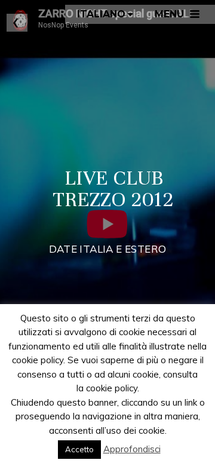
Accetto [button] (79, 449)
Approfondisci (132, 449)
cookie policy (111, 388)
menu (169, 14)
